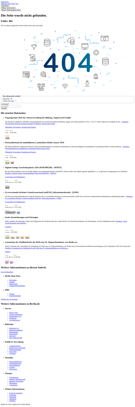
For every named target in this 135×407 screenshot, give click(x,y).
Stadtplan (12, 401)
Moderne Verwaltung (16, 381)
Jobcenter (12, 336)
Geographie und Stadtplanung (15, 177)
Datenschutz (13, 284)
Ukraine (12, 367)
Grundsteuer (13, 385)
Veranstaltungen (14, 365)
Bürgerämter (13, 334)
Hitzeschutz (13, 369)
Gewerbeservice (14, 320)
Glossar (11, 294)
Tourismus (12, 395)
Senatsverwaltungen (16, 330)
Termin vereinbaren (15, 314)
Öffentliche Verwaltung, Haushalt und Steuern (20, 127)
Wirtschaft (12, 397)
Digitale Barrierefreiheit (17, 286)
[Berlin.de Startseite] (9, 299)
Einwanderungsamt (15, 338)
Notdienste (12, 318)
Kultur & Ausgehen (15, 393)
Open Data (13, 352)
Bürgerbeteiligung (15, 350)
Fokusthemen (13, 377)
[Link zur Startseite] (9, 4)
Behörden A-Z (14, 328)
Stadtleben (12, 399)
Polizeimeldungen (15, 363)
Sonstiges (8, 227)
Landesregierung (14, 346)
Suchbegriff (5, 104)
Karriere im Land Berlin (17, 348)
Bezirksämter (13, 332)
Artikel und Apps (8, 101)
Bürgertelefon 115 (15, 316)
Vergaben (12, 353)
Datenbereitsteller (15, 296)
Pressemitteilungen (15, 362)
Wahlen (7, 252)
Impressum (13, 280)
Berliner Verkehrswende (17, 379)
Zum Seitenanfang (7, 272)
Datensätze (6, 99)
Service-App (13, 312)
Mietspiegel (13, 383)
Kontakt (12, 282)
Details (30, 173)
